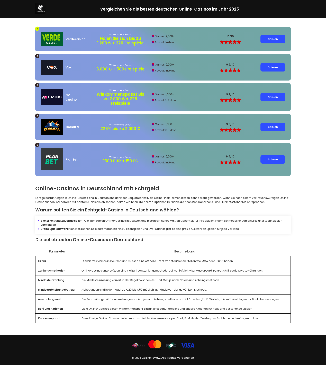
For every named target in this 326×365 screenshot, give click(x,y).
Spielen (273, 39)
